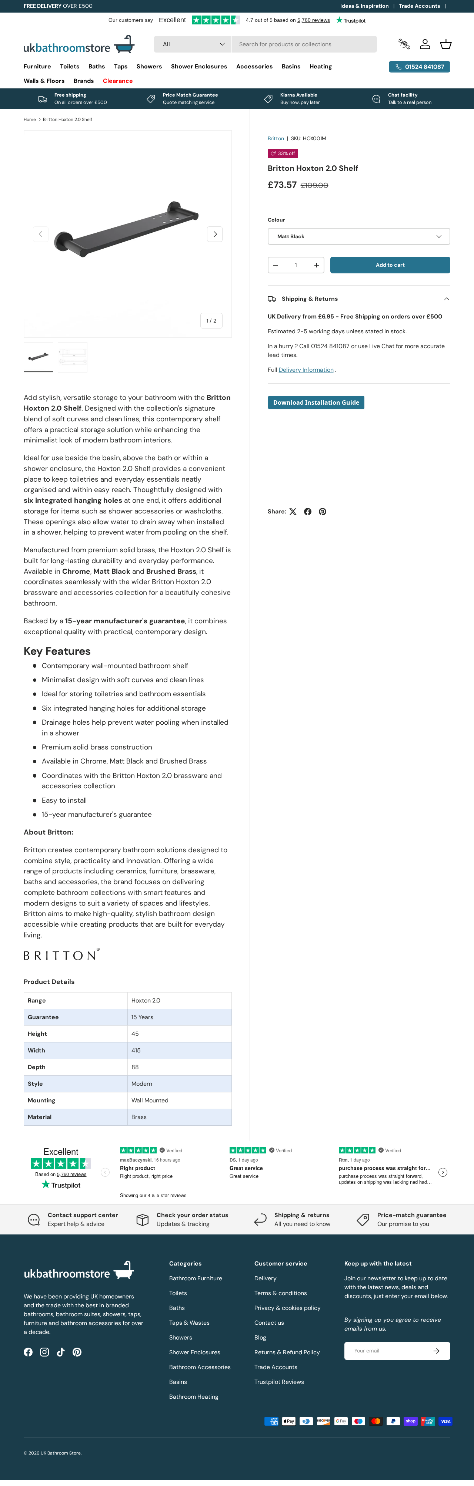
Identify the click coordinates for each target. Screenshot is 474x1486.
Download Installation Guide (316, 402)
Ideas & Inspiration (364, 6)
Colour (276, 219)
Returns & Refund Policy (287, 1352)
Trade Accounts (419, 6)
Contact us (269, 1323)
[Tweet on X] (293, 511)
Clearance (118, 81)
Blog (260, 1337)
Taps (121, 66)
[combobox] (265, 44)
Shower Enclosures (199, 66)
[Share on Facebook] (307, 511)
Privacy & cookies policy (287, 1308)
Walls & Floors (44, 81)
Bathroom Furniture (195, 1278)
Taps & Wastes (189, 1323)
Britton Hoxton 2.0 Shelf (67, 119)
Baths (97, 66)
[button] (446, 44)
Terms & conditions (280, 1293)
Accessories (254, 66)
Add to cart (390, 265)
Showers (149, 66)
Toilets (70, 66)
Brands (84, 81)
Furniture (37, 66)
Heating (321, 66)
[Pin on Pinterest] (322, 511)
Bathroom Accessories (200, 1367)
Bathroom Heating (193, 1397)
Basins (291, 66)
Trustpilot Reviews (279, 1382)
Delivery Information (306, 370)
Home (30, 119)
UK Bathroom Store (61, 1453)
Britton (276, 138)
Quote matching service (188, 102)
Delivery (265, 1278)
